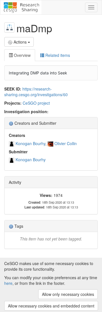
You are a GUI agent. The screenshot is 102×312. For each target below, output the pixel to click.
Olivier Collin (65, 143)
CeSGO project (36, 103)
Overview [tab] (22, 55)
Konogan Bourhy (30, 143)
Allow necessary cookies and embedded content (51, 306)
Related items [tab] (57, 55)
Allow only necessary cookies (68, 294)
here (8, 283)
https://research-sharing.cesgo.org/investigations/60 (36, 91)
